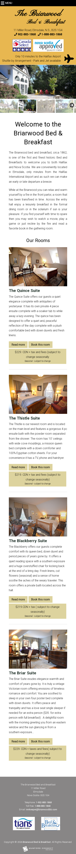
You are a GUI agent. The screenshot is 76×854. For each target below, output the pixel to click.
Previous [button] (2, 82)
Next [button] (74, 82)
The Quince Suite (24, 290)
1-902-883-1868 (44, 802)
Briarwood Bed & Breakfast (37, 842)
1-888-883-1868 (51, 34)
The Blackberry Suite (28, 540)
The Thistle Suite (24, 418)
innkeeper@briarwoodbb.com (41, 809)
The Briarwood (40, 17)
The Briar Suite (22, 673)
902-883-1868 (27, 34)
